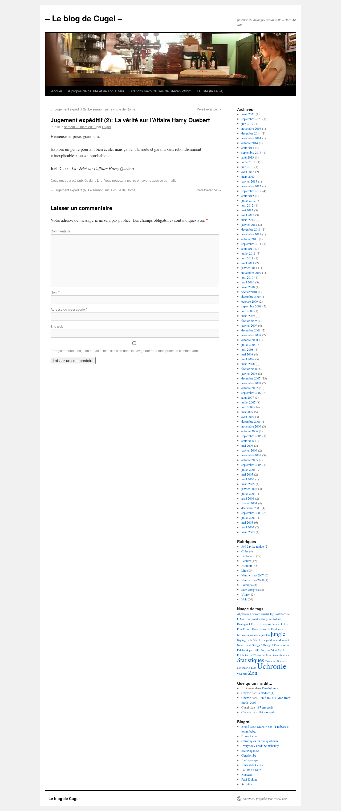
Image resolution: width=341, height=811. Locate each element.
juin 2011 (247, 258)
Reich (240, 655)
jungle (278, 634)
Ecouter (246, 561)
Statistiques (250, 660)
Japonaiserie (253, 635)
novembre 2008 (251, 335)
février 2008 (249, 368)
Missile (273, 640)
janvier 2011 (249, 268)
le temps (264, 640)
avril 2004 (247, 498)
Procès (282, 650)
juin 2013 (247, 167)
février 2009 (249, 320)
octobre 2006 (249, 431)
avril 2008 (247, 359)
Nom (55, 292)
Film (239, 629)
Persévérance (209, 109)
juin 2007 (247, 407)
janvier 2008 (249, 373)
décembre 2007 (251, 378)
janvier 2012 (249, 224)
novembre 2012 (251, 186)
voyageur (242, 673)
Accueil (57, 90)
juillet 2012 (248, 200)
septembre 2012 (251, 191)
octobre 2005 (249, 460)
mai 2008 (247, 354)
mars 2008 (248, 364)
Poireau (265, 650)
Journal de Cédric (252, 765)
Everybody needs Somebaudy (260, 745)
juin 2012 (247, 205)
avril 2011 (247, 263)
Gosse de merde (261, 629)
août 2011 (247, 248)
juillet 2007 (248, 402)
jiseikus (265, 635)
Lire (100, 180)
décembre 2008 (251, 330)
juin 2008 (247, 349)
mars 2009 (248, 316)
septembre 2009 (251, 306)
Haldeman (277, 629)
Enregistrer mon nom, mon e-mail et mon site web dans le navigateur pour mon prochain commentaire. (125, 350)
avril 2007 (247, 416)
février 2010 (249, 292)
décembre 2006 (251, 421)
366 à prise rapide (252, 546)
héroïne (241, 635)
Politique (247, 585)
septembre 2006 (251, 436)
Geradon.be (248, 755)
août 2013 (247, 157)
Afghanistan (244, 614)
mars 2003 (248, 532)
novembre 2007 (251, 383)
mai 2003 (247, 522)
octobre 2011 (249, 239)
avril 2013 (247, 171)
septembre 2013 (251, 152)
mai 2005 (247, 474)
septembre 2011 (251, 244)
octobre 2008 (249, 340)
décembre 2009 (251, 296)
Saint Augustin (274, 655)
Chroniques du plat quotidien (259, 741)
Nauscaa (246, 774)
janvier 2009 (249, 325)
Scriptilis (247, 784)
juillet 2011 (248, 253)
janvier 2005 (249, 488)
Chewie (246, 693)
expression (265, 624)
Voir (244, 599)
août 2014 (247, 147)
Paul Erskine (249, 779)
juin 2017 (247, 123)
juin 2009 (247, 311)
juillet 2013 (248, 162)
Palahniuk (242, 650)
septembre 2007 (251, 392)
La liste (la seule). (210, 90)
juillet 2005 (248, 469)
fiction (284, 624)
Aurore (256, 614)
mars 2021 (248, 114)
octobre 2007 (249, 388)
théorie (246, 668)
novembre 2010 (251, 272)
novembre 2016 (251, 128)
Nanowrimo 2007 (252, 575)
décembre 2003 (251, 508)
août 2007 (247, 397)
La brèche (252, 640)
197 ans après (265, 707)
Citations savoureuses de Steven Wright (160, 90)
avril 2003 (247, 527)
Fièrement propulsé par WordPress (264, 798)
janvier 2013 (249, 181)
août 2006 (247, 440)
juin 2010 (247, 277)
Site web (57, 326)
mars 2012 (248, 219)
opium (286, 645)
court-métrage (260, 619)
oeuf (248, 645)
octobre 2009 (249, 301)
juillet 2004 (248, 493)
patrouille (254, 650)
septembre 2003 (251, 513)
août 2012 (247, 195)
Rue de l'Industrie (255, 655)
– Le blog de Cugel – (83, 18)
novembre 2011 (251, 234)
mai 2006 (247, 445)
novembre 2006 (251, 426)
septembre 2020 (251, 119)
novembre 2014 (251, 138)
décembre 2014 (251, 133)
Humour (246, 565)
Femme (276, 624)
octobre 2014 (249, 143)
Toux (253, 668)
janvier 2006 (249, 450)
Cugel (106, 126)
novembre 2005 (251, 455)
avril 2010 (247, 282)
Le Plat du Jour (251, 770)
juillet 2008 (248, 344)
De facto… (248, 556)
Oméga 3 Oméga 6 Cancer (267, 645)
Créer (244, 551)
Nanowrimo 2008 (252, 580)
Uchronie (271, 665)
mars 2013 (248, 176)
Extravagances (250, 750)
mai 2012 (247, 210)
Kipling (241, 640)
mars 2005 (248, 484)
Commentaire (60, 231)
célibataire (275, 619)
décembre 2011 (251, 229)
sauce (286, 655)
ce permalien (169, 180)
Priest (273, 650)
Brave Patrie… (250, 736)
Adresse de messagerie (69, 309)
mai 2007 (247, 412)
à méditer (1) (266, 693)
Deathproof (243, 624)
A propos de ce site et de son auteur (96, 90)
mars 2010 (248, 287)
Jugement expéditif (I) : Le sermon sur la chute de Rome (93, 109)
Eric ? (254, 624)
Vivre (245, 594)
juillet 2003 (248, 517)
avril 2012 (247, 215)
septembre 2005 (251, 464)
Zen (252, 672)
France (247, 629)
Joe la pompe (249, 760)
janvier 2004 (249, 503)
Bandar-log (267, 614)
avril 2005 (247, 479)
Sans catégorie (250, 589)
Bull (248, 619)
